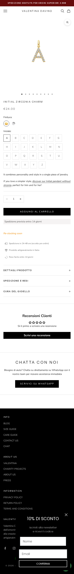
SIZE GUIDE (9, 429)
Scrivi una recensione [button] (37, 335)
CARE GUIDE (10, 435)
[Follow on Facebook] (5, 548)
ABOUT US (9, 474)
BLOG (6, 423)
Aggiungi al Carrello (37, 211)
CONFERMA (43, 563)
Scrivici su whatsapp (37, 383)
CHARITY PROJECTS (14, 469)
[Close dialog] (66, 515)
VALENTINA (10, 463)
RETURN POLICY (12, 503)
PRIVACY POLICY (13, 497)
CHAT (6, 446)
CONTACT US (10, 440)
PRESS (7, 480)
